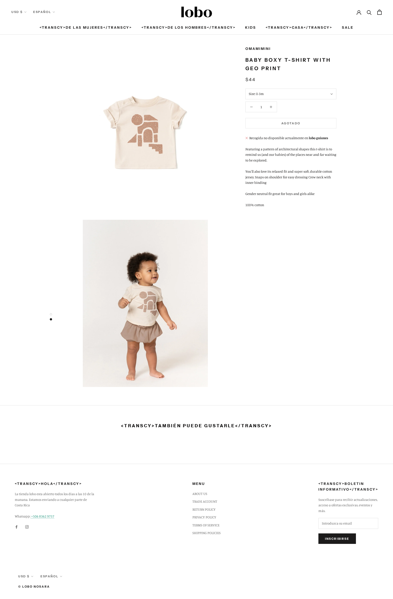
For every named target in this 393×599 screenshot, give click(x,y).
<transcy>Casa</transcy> (299, 27)
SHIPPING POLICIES (206, 533)
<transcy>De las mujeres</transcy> (86, 27)
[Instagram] (27, 527)
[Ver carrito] (379, 12)
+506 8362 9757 (42, 516)
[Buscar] (369, 12)
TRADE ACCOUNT (204, 501)
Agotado (290, 123)
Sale (347, 27)
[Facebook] (16, 527)
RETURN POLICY (204, 509)
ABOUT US (199, 493)
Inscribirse (337, 538)
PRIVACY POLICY (204, 517)
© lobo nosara (34, 586)
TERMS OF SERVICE (205, 525)
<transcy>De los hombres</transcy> (188, 27)
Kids (250, 27)
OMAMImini (258, 48)
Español (42, 12)
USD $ (17, 12)
